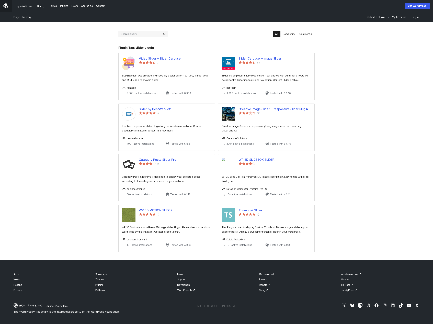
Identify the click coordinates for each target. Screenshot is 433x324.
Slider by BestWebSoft (155, 109)
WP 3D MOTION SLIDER (155, 210)
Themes (100, 279)
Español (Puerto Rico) (57, 306)
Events (263, 279)
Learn (180, 274)
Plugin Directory (22, 17)
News (17, 279)
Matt (345, 279)
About (17, 274)
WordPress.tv (186, 290)
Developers (183, 284)
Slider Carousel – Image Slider (260, 58)
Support (181, 279)
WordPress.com (351, 274)
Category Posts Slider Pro (157, 159)
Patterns (100, 290)
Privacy (18, 290)
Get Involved (266, 274)
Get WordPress (417, 5)
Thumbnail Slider (250, 210)
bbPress (347, 284)
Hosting (18, 284)
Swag (263, 290)
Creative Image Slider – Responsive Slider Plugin (273, 109)
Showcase (101, 274)
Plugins (99, 284)
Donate (264, 284)
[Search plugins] (164, 34)
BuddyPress (349, 290)
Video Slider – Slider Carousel (160, 58)
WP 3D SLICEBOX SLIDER (257, 159)
